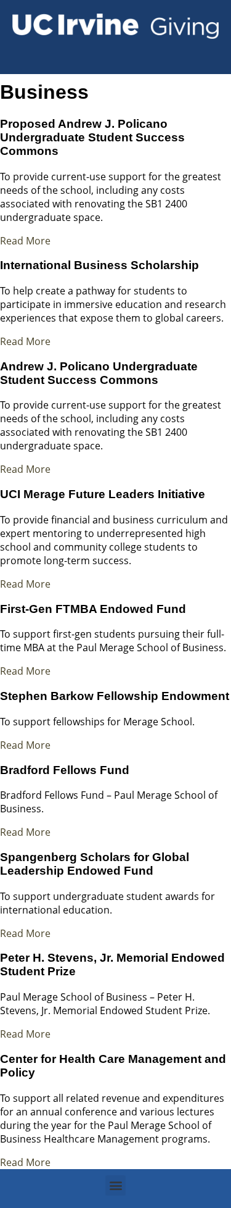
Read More (25, 241)
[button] (115, 1185)
